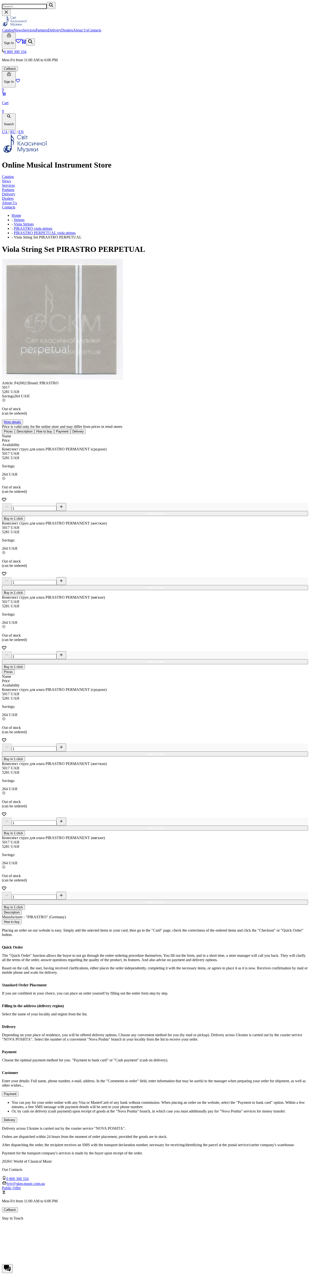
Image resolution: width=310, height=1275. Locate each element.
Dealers (67, 30)
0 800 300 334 (15, 52)
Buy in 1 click (13, 518)
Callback (10, 68)
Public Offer (11, 1188)
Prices (8, 431)
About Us (80, 30)
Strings (19, 220)
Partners (42, 30)
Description (24, 431)
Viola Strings (24, 224)
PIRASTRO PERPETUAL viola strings (45, 233)
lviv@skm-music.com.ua (26, 1184)
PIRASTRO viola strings (33, 228)
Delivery (54, 30)
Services (29, 30)
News (18, 30)
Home (16, 215)
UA (5, 132)
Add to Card (155, 513)
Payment (62, 431)
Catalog (8, 30)
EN (21, 132)
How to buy (44, 431)
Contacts (94, 30)
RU (13, 132)
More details (12, 422)
